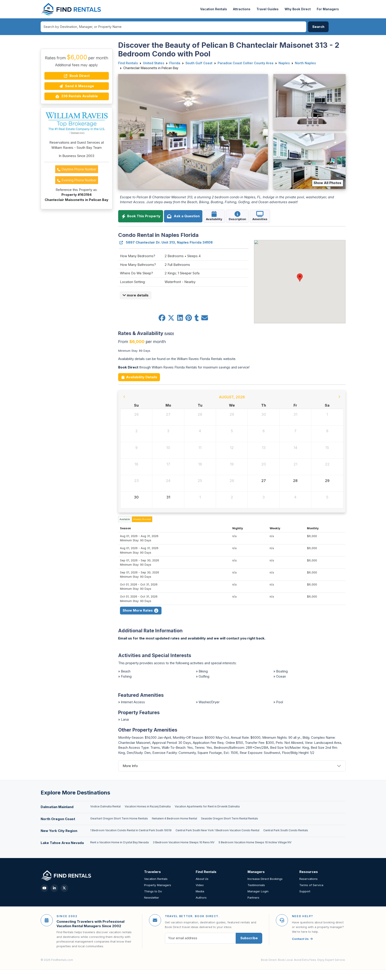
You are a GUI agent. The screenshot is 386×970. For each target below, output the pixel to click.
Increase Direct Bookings (265, 879)
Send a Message (79, 86)
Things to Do (153, 891)
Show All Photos (327, 183)
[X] (64, 888)
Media (200, 891)
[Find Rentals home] (71, 9)
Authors (201, 897)
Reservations (308, 879)
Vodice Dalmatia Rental (105, 806)
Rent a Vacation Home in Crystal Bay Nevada (119, 842)
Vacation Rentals (213, 9)
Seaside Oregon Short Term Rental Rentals (229, 818)
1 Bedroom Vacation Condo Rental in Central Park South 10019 (131, 830)
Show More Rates (138, 610)
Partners (253, 897)
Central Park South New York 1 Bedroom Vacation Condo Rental (217, 830)
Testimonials (256, 885)
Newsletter (151, 897)
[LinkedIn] (54, 888)
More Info (130, 766)
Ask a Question (186, 216)
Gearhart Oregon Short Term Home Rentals (119, 818)
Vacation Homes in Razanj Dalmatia (148, 806)
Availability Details (141, 377)
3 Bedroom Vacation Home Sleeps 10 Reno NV (183, 842)
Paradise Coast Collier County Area (245, 63)
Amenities (259, 219)
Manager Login (258, 891)
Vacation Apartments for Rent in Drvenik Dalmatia (207, 806)
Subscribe (249, 938)
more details (137, 295)
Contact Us (300, 939)
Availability (214, 219)
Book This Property (143, 216)
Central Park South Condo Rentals (285, 830)
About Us (202, 879)
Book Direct (79, 76)
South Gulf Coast (198, 63)
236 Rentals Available (79, 96)
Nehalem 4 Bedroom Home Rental (174, 818)
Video (200, 885)
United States (153, 63)
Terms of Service (311, 885)
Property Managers (157, 885)
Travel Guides (267, 9)
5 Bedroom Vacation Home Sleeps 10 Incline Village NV (255, 842)
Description (237, 219)
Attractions (241, 9)
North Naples (305, 63)
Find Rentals (128, 63)
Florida (174, 63)
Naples (284, 63)
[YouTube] (44, 888)
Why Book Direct (298, 9)
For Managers (328, 9)
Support (304, 891)
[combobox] (173, 26)
